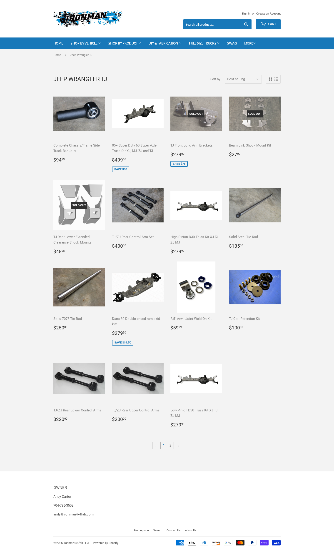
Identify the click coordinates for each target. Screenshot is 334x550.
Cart (271, 24)
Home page (141, 530)
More (248, 43)
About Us (191, 530)
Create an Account (268, 13)
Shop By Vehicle (84, 43)
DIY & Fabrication (164, 43)
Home (58, 43)
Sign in (246, 13)
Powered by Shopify (105, 543)
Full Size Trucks (203, 43)
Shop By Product (123, 43)
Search (157, 530)
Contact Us (174, 530)
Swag (232, 43)
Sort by (215, 79)
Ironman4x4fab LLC (76, 543)
